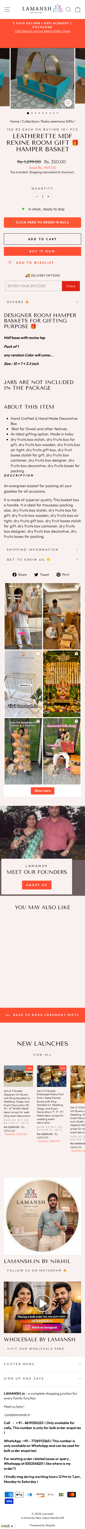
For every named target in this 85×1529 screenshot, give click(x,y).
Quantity (42, 188)
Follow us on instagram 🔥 (37, 1270)
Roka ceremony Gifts (57, 121)
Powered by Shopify (42, 1525)
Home (14, 121)
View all (42, 1054)
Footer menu (19, 1364)
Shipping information (33, 549)
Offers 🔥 (18, 302)
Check (70, 286)
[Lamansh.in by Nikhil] (42, 1216)
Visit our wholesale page (35, 1348)
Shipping (35, 172)
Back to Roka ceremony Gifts (45, 1015)
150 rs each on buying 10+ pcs (42, 129)
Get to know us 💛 (29, 559)
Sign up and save (24, 1378)
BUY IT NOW (42, 251)
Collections (30, 121)
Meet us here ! (14, 1406)
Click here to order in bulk (42, 222)
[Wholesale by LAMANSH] (42, 1307)
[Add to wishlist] (9, 922)
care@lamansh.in (17, 1415)
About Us (36, 885)
